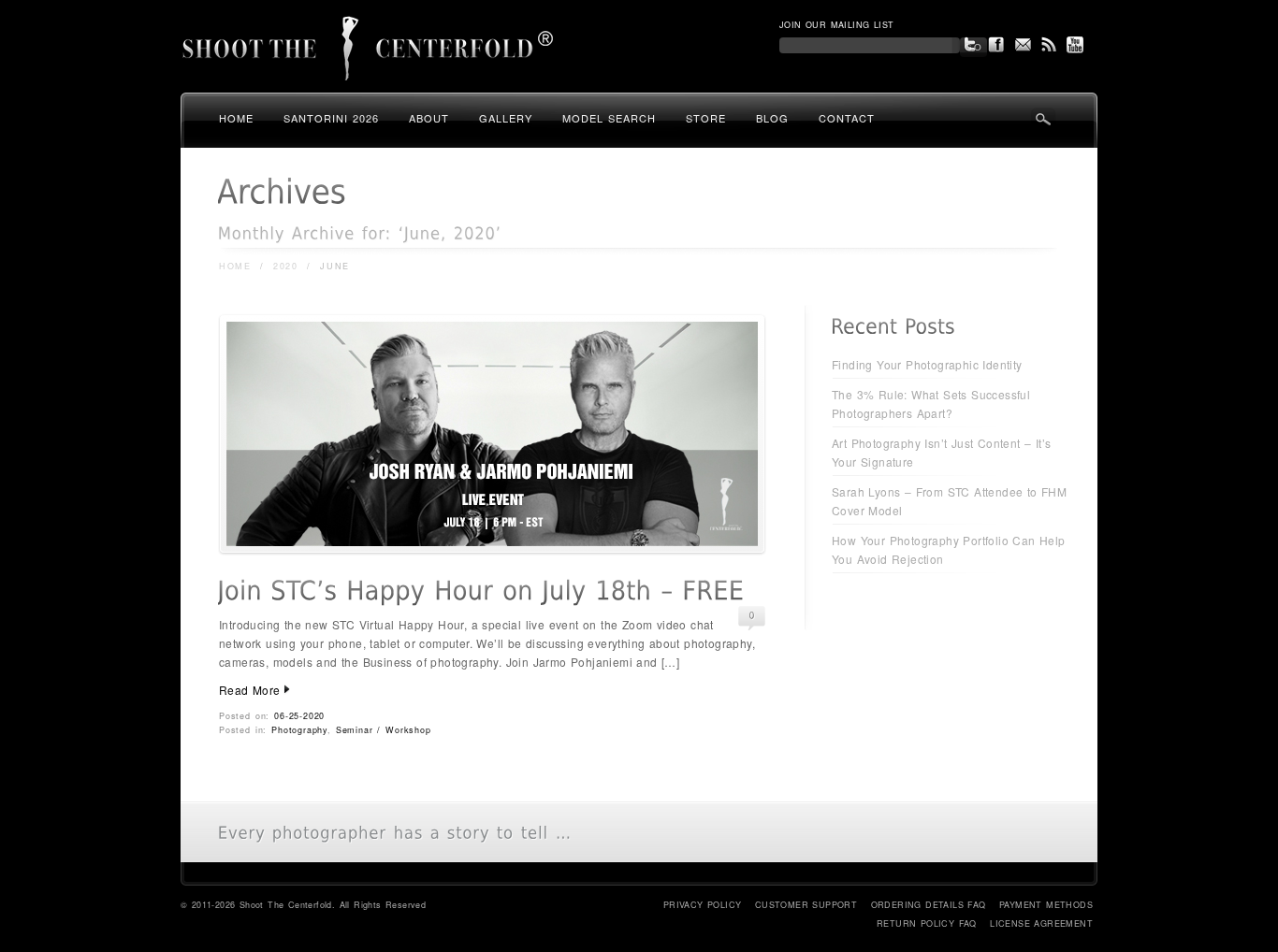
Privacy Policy (702, 905)
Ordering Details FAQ (928, 905)
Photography (299, 730)
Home (236, 117)
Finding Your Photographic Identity (927, 364)
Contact (847, 117)
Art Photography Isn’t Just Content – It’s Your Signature (941, 452)
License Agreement (1041, 923)
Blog (772, 117)
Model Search (609, 117)
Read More (250, 690)
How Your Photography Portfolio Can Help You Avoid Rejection (949, 549)
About (429, 117)
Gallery (505, 117)
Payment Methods (1046, 905)
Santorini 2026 (331, 117)
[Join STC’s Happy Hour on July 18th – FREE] (492, 549)
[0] (751, 616)
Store (706, 117)
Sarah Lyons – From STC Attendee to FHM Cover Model (949, 500)
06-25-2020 (299, 716)
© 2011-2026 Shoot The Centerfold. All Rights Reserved (303, 905)
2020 (285, 266)
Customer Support (806, 905)
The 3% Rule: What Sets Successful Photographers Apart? (931, 403)
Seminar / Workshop (383, 730)
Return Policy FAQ (927, 923)
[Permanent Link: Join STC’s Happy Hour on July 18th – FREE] (480, 590)
